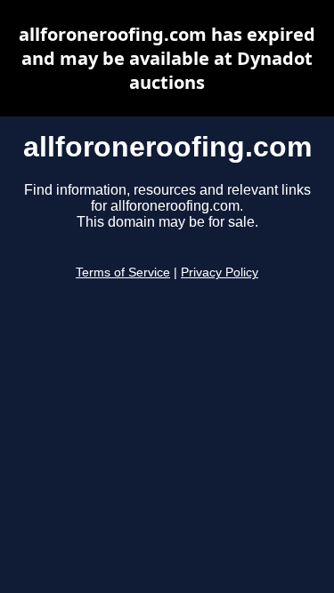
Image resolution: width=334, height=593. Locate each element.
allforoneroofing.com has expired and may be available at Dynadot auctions (167, 58)
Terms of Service (123, 272)
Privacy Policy (219, 272)
